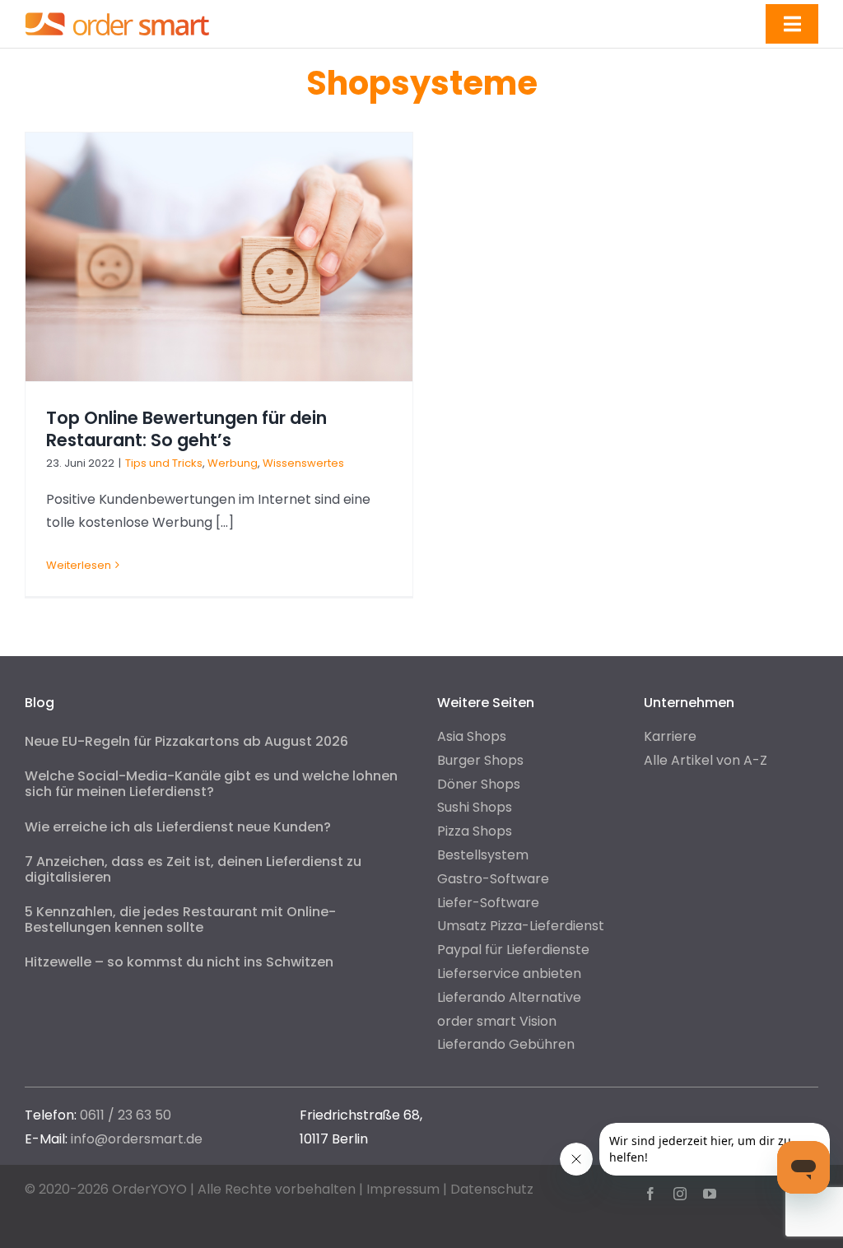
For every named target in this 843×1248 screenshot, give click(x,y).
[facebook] (650, 1193)
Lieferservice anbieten (509, 973)
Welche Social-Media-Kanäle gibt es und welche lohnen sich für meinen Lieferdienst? (211, 783)
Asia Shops (471, 736)
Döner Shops (478, 784)
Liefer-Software (488, 902)
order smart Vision (497, 1021)
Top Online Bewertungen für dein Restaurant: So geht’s (186, 429)
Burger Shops (480, 760)
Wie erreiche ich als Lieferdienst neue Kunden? (178, 826)
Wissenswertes (303, 463)
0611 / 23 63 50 (125, 1115)
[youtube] (709, 1193)
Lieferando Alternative (509, 997)
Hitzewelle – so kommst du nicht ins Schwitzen (179, 961)
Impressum (403, 1189)
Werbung (232, 463)
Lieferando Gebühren (506, 1044)
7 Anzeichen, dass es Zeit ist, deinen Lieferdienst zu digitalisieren (193, 869)
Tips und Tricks (164, 463)
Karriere (670, 736)
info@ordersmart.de (137, 1138)
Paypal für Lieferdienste (513, 949)
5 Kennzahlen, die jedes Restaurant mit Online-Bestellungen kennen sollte (180, 919)
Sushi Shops (474, 807)
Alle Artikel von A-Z (705, 760)
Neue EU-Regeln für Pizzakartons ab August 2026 (186, 741)
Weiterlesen (78, 565)
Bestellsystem (483, 854)
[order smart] (117, 11)
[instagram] (680, 1193)
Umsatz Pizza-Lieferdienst (520, 925)
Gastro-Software (493, 878)
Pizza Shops (474, 831)
